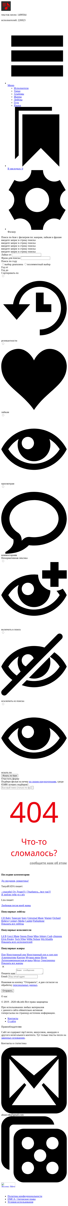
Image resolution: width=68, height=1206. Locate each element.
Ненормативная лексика (14, 558)
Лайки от (6, 254)
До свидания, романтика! (15, 880)
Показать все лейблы (12, 923)
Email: (4, 976)
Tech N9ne (20, 939)
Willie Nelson (33, 939)
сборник (57, 936)
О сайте (12, 1021)
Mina (36, 936)
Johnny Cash (45, 936)
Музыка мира (33, 957)
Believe (5, 921)
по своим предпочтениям (42, 781)
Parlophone (38, 921)
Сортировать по (10, 273)
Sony (24, 918)
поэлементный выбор (38, 264)
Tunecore (16, 918)
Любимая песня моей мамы (16, 905)
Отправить (8, 991)
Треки (17, 91)
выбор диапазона (14, 264)
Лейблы (18, 99)
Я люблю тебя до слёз (13, 894)
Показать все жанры (12, 963)
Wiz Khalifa (47, 939)
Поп (3, 954)
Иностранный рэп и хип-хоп (42, 954)
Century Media (17, 921)
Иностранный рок (16, 954)
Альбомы (19, 94)
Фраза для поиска (10, 258)
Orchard (56, 918)
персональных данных (25, 985)
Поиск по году (9, 261)
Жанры (18, 96)
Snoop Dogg (26, 936)
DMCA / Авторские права (22, 1199)
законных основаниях (13, 1038)
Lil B (3, 936)
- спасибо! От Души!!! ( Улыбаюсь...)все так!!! (26, 891)
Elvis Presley (7, 939)
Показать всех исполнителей (16, 942)
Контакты (13, 1018)
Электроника (48, 960)
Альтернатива (8, 957)
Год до (4, 270)
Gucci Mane (13, 936)
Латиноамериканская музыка (17, 960)
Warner (48, 918)
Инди (44, 957)
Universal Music (35, 918)
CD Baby (6, 918)
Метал (36, 960)
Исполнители (21, 88)
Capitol (28, 921)
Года (16, 102)
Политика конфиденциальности (25, 1196)
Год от (4, 267)
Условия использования (20, 1202)
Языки (17, 105)
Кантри (21, 957)
